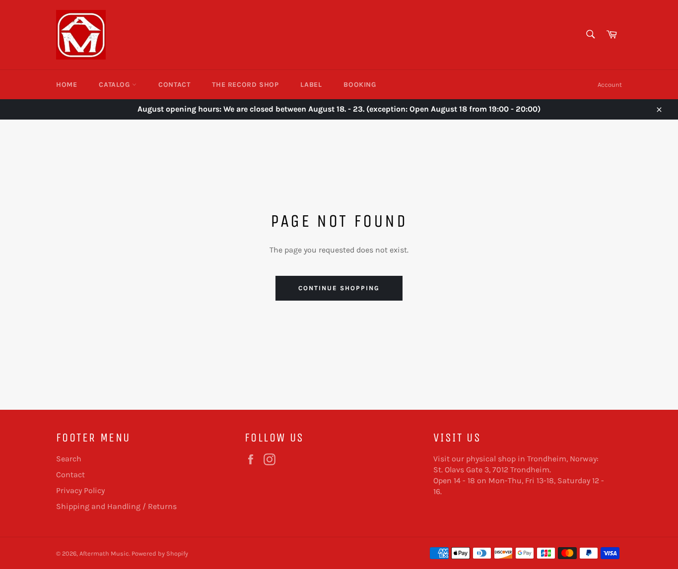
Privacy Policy (80, 490)
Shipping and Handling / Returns (116, 506)
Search (68, 458)
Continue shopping (338, 288)
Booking (359, 84)
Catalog (115, 84)
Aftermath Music (104, 553)
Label (311, 84)
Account (610, 84)
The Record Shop (245, 84)
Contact (174, 84)
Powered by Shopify (160, 553)
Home (66, 84)
